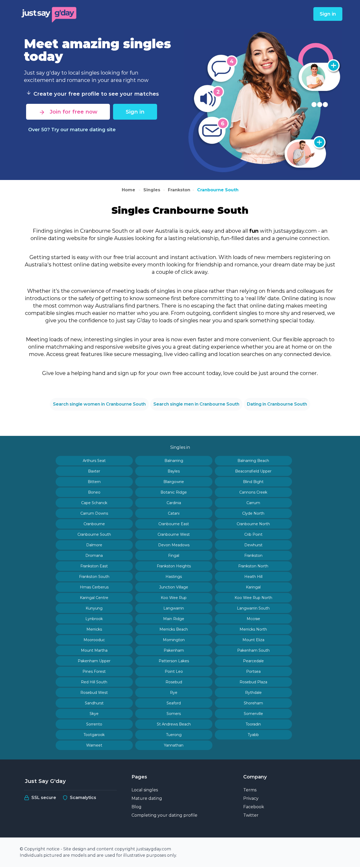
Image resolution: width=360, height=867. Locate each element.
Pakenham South (253, 650)
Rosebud (174, 682)
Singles (151, 189)
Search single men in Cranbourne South (196, 404)
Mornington (174, 639)
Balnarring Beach (253, 460)
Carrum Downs (94, 513)
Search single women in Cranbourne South (99, 404)
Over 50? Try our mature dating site (72, 130)
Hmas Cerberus (94, 587)
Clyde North (253, 513)
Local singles (145, 789)
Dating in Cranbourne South (277, 404)
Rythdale (253, 692)
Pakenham (174, 650)
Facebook (253, 806)
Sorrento (94, 724)
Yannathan (173, 745)
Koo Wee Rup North (253, 597)
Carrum (253, 502)
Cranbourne (94, 524)
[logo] (49, 14)
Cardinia (174, 502)
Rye (173, 692)
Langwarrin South (253, 608)
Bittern (94, 481)
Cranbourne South (218, 189)
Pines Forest (94, 671)
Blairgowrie (173, 481)
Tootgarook (94, 734)
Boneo (94, 492)
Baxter (94, 471)
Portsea (253, 671)
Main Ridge (173, 618)
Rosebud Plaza (253, 682)
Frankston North (253, 566)
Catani (173, 513)
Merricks (94, 629)
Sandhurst (94, 703)
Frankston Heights (174, 566)
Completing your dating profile (164, 815)
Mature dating (147, 798)
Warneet (94, 745)
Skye (94, 713)
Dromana (94, 555)
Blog (137, 806)
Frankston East (94, 566)
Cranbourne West (174, 534)
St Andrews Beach (174, 724)
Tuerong (174, 734)
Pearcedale (253, 661)
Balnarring (173, 460)
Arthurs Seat (94, 460)
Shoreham (253, 703)
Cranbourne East (173, 524)
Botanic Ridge (173, 492)
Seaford (174, 703)
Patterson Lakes (174, 661)
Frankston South (94, 576)
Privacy (251, 798)
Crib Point (253, 534)
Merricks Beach (173, 629)
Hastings (174, 576)
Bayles (174, 471)
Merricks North (253, 629)
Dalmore (94, 545)
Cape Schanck (94, 502)
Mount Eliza (253, 639)
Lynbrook (94, 618)
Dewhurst (253, 545)
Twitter (251, 815)
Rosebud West (94, 692)
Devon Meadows (173, 545)
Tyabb (253, 734)
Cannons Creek (253, 492)
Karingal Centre (94, 597)
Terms (249, 789)
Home (129, 189)
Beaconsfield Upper (253, 471)
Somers (174, 713)
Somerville (253, 713)
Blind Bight (253, 481)
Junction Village (173, 587)
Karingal (253, 587)
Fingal (173, 555)
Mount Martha (94, 650)
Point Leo (174, 671)
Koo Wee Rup (174, 597)
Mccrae (253, 618)
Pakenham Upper (94, 661)
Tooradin (253, 724)
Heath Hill (253, 576)
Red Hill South (94, 682)
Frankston (179, 189)
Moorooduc (94, 639)
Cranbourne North (253, 524)
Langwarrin (173, 608)
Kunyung (94, 608)
